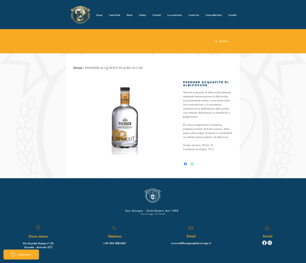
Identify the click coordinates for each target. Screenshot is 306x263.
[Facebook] (264, 243)
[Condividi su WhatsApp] (192, 164)
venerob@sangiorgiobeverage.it (191, 243)
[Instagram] (270, 243)
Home (77, 68)
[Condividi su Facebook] (185, 164)
